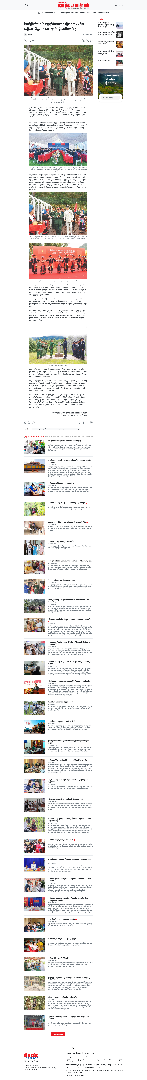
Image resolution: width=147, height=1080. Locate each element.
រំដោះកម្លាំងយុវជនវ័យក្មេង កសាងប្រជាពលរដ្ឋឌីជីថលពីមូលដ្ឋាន (65, 441)
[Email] (79, 40)
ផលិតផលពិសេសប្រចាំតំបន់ (103, 12)
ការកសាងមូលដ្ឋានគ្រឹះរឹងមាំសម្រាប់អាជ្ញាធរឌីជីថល (61, 541)
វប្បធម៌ (88, 12)
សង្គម (58, 12)
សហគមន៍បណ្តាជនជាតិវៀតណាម (48, 12)
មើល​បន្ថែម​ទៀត (58, 1034)
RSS (93, 1053)
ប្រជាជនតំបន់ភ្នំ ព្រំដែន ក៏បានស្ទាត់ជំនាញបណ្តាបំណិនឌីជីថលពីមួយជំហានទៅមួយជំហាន (69, 880)
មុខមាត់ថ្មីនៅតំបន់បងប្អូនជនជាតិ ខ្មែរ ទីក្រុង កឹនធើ (61, 721)
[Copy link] (87, 40)
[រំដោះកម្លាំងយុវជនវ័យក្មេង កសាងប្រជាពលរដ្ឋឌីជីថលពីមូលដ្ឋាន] (34, 447)
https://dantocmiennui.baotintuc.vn (105, 1068)
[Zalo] (25, 40)
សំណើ (100, 19)
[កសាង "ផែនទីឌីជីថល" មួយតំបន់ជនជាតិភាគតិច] (34, 925)
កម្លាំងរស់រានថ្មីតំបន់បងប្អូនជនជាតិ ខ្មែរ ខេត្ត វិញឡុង (62, 939)
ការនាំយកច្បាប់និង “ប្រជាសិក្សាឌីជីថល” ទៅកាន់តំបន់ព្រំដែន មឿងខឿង (67, 760)
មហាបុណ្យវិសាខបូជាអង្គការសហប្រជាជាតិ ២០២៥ (106, 43)
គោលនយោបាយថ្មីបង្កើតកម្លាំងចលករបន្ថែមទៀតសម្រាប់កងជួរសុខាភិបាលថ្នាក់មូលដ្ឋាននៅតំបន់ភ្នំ (69, 819)
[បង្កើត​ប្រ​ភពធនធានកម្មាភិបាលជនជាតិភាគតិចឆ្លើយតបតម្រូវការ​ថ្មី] (34, 805)
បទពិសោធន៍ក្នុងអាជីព (65, 12)
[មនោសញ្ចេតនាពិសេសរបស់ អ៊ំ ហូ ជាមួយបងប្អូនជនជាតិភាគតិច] (119, 34)
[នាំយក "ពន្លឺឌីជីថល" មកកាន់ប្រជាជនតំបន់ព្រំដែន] (34, 586)
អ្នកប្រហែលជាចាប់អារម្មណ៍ (34, 436)
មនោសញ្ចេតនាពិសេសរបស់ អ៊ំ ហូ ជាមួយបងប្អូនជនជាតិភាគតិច (106, 33)
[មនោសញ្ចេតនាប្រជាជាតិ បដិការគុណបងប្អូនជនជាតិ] (119, 53)
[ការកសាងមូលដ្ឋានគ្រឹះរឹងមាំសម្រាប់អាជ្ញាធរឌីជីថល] (34, 547)
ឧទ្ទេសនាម (68, 1053)
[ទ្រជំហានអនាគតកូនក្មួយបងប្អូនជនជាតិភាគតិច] (34, 846)
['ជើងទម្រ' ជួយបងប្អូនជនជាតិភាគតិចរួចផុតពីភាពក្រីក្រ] (34, 1003)
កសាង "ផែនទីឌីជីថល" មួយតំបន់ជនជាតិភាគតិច (61, 919)
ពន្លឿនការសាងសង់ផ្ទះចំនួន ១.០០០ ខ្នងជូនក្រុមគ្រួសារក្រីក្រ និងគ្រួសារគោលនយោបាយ (68, 1017)
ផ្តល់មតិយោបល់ (77, 1053)
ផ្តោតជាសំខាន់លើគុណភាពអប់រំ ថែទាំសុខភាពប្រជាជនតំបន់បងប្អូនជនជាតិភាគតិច (69, 860)
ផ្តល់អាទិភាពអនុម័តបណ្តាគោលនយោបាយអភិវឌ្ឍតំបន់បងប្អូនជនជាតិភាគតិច (69, 681)
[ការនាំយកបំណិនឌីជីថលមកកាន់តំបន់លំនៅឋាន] (34, 489)
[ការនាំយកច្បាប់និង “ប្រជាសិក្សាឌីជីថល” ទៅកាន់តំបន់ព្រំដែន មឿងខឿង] (34, 766)
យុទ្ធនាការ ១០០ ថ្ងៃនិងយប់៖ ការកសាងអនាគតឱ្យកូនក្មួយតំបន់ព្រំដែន (67, 522)
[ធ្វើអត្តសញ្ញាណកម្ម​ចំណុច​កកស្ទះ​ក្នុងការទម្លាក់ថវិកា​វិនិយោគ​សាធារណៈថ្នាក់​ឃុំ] (34, 983)
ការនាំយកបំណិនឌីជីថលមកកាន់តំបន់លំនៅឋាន (61, 483)
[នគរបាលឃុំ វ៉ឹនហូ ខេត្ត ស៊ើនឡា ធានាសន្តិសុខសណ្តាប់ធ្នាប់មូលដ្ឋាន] (34, 509)
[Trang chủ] (39, 13)
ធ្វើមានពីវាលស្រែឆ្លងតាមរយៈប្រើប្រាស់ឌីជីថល (60, 702)
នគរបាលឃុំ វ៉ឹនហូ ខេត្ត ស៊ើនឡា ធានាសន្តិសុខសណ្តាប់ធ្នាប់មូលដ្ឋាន (67, 503)
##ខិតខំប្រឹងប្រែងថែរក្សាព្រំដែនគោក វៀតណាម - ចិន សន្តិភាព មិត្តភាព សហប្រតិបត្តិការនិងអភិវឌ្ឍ (55, 429)
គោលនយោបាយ (74, 12)
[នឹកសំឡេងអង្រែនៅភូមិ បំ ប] (119, 63)
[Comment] (91, 40)
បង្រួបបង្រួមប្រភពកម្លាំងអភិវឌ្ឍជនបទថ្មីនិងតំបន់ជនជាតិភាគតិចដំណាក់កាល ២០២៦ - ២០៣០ (68, 601)
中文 (122, 5)
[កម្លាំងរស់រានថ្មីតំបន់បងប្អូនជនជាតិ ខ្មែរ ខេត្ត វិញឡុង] (34, 945)
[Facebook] (29, 40)
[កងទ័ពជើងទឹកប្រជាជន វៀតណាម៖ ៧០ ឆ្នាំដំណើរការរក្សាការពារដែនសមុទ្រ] (119, 25)
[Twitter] (33, 40)
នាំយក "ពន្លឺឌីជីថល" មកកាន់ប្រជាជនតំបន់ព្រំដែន (61, 580)
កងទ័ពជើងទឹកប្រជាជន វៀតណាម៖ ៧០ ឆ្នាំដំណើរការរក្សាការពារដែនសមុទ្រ (106, 25)
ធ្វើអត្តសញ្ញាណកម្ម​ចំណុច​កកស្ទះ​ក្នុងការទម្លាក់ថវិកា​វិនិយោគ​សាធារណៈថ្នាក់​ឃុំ (69, 977)
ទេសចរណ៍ (94, 12)
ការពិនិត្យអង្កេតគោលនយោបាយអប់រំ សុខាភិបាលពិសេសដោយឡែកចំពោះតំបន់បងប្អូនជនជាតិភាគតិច (68, 899)
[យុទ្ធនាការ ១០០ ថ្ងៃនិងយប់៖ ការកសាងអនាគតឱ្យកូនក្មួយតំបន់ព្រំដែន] (34, 528)
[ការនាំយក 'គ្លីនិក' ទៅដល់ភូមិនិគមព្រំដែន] (34, 964)
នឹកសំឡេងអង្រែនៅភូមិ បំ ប (105, 61)
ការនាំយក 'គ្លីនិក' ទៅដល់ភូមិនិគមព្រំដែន (59, 958)
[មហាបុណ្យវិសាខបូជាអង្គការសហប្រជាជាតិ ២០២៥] (119, 44)
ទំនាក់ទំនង (86, 1053)
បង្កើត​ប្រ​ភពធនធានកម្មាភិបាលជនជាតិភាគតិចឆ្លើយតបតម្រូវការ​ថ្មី (65, 799)
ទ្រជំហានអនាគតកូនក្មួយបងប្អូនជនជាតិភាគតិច (61, 840)
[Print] (83, 40)
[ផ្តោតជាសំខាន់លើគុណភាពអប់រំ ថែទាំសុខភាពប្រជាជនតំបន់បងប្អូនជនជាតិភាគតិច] (34, 865)
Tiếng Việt (115, 5)
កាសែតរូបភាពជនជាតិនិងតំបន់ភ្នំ (73, 5)
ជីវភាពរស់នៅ (82, 12)
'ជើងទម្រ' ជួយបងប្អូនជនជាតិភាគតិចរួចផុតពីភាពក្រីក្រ (62, 997)
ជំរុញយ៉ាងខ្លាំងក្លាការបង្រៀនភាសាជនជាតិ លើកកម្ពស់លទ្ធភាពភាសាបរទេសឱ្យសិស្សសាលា (69, 461)
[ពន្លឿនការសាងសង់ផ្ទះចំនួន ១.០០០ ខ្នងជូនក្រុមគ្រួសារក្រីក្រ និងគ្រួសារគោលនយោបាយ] (34, 1022)
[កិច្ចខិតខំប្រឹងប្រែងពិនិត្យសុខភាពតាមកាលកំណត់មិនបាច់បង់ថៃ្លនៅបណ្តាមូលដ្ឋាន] (34, 567)
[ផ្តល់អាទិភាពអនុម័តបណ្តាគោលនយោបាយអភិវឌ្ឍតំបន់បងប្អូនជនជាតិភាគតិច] (34, 687)
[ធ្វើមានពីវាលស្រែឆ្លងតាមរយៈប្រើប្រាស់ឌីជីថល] (34, 708)
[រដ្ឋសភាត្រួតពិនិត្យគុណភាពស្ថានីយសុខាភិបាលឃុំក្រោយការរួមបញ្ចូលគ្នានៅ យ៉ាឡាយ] (34, 747)
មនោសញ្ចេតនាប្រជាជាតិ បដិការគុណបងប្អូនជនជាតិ (106, 52)
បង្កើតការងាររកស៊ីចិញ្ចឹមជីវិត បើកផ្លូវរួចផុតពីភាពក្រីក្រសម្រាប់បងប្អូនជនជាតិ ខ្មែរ (69, 619)
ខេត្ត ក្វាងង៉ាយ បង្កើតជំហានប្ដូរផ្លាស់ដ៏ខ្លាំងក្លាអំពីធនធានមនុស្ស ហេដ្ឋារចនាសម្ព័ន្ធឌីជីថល (68, 781)
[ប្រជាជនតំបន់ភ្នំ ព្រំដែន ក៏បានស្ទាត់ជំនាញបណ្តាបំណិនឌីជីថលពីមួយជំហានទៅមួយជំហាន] (34, 885)
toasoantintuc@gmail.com (77, 1068)
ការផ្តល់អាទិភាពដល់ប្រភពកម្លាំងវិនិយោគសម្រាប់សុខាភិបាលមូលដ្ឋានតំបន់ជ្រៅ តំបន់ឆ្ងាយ (69, 663)
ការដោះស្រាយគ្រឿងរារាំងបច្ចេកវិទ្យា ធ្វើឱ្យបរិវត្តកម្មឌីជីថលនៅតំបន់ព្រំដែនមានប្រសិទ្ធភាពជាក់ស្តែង (69, 643)
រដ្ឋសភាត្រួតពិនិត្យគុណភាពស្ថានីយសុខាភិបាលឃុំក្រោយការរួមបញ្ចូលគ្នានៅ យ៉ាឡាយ (68, 742)
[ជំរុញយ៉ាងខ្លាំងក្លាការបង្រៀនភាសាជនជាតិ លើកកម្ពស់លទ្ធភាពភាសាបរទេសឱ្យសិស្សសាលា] (34, 466)
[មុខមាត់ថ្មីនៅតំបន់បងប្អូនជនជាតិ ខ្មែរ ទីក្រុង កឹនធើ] (34, 727)
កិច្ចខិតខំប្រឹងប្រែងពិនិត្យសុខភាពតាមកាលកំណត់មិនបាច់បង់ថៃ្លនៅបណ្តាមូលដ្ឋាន (70, 561)
